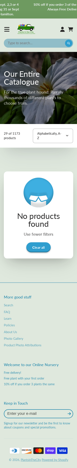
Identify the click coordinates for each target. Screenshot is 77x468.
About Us (10, 332)
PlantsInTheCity (31, 460)
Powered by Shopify (55, 460)
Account (62, 29)
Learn (7, 318)
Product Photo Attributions (22, 345)
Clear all (38, 247)
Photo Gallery (13, 338)
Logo (26, 29)
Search (8, 305)
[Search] (68, 43)
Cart (70, 29)
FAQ (7, 312)
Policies (9, 325)
